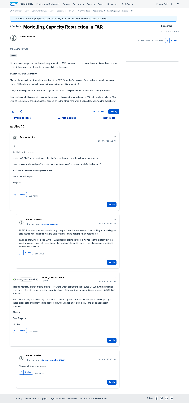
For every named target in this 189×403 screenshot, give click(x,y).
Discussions (97, 11)
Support (83, 398)
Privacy (19, 398)
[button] (167, 40)
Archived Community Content (36, 11)
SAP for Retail (85, 11)
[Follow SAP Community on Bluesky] (161, 398)
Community (26, 4)
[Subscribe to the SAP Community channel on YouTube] (166, 398)
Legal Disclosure (57, 398)
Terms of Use (30, 398)
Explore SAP (162, 4)
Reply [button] (114, 111)
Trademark (72, 398)
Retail (13, 55)
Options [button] (176, 26)
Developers (78, 4)
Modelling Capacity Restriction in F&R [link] (118, 11)
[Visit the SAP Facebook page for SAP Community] (157, 398)
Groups (66, 4)
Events (101, 4)
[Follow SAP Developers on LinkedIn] (171, 398)
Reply (112, 204)
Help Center (113, 4)
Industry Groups (71, 11)
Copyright (42, 398)
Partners (91, 4)
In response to (43, 224)
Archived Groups (56, 11)
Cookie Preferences (98, 398)
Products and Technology (48, 4)
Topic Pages (127, 4)
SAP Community (16, 11)
